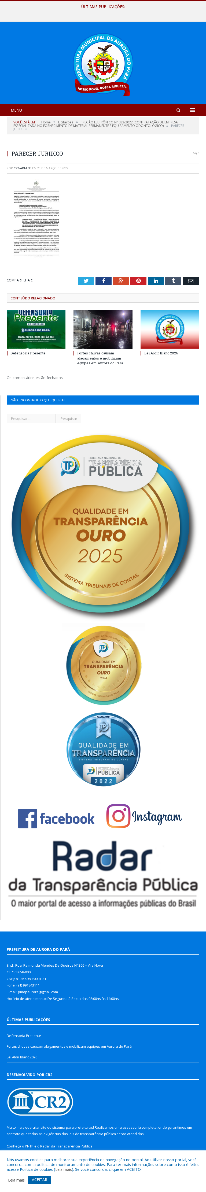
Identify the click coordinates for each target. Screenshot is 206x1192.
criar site (39, 1127)
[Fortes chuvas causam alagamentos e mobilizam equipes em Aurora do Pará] (102, 329)
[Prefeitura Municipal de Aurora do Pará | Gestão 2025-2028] (103, 63)
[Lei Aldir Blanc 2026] (170, 329)
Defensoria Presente (28, 353)
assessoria (132, 1127)
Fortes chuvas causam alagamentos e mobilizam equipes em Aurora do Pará (102, 12)
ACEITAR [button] (39, 1179)
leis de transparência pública (92, 1133)
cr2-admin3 (22, 168)
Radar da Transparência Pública (66, 1146)
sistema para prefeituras (72, 1127)
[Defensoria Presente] (36, 329)
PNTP (29, 1146)
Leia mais (63, 1169)
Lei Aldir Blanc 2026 (161, 353)
